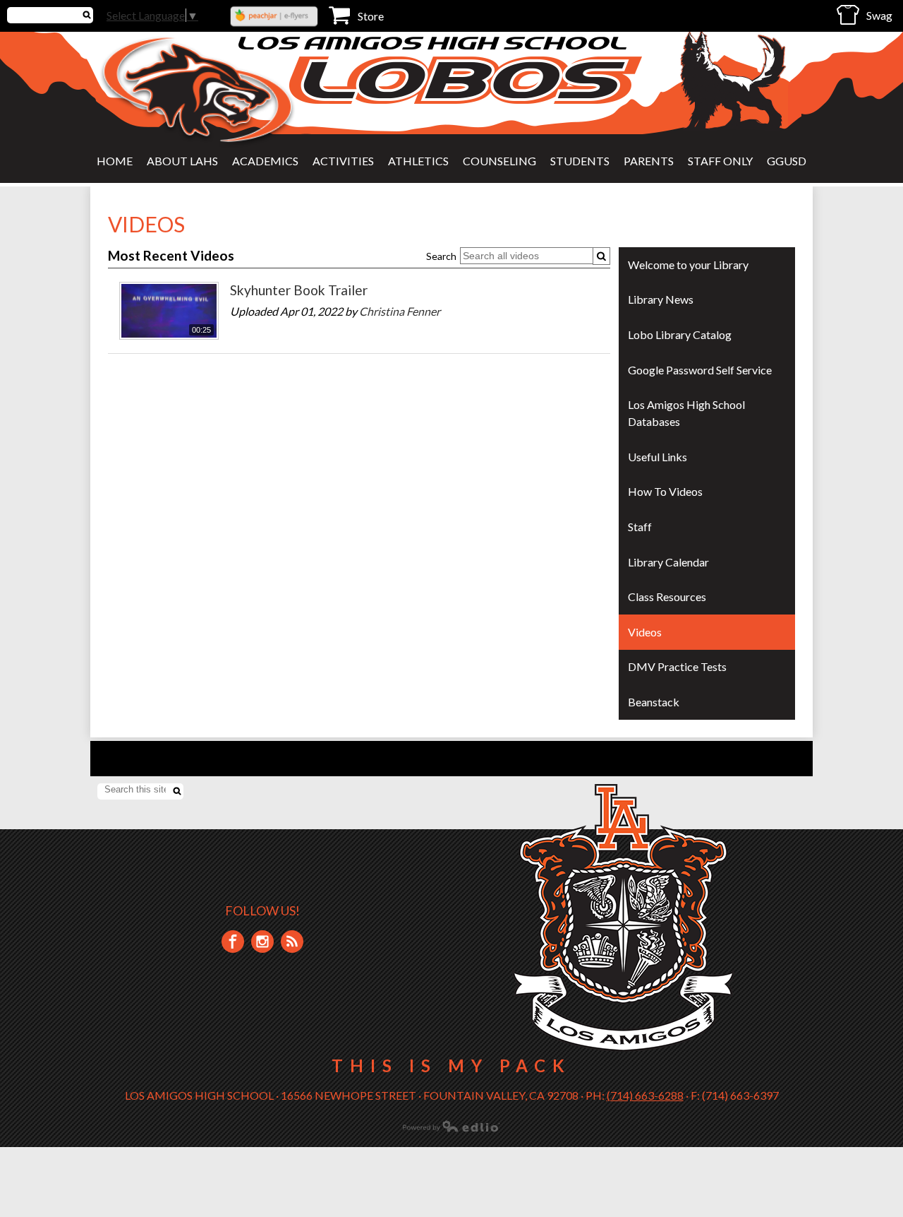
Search (441, 256)
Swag (879, 15)
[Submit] (601, 256)
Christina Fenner (399, 311)
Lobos (465, 80)
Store (371, 16)
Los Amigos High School (434, 43)
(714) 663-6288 (645, 1095)
